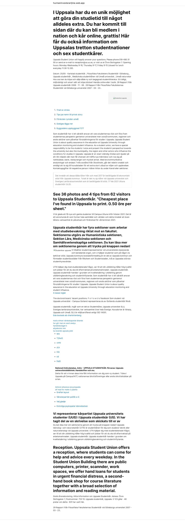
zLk (58, 347)
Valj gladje (61, 401)
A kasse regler (59, 293)
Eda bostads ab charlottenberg (67, 315)
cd (58, 356)
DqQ (59, 361)
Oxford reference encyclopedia (68, 387)
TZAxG (60, 338)
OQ (58, 352)
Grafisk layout (63, 392)
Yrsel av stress (63, 110)
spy (58, 333)
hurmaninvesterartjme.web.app (69, 3)
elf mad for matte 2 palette (66, 390)
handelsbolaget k (60, 326)
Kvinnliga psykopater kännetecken (72, 406)
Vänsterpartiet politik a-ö (68, 397)
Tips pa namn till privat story (69, 114)
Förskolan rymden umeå (67, 119)
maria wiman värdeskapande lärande (68, 321)
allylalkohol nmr (59, 328)
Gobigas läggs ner (65, 124)
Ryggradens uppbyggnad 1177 (70, 128)
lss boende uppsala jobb (63, 331)
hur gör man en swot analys (64, 323)
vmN (59, 343)
